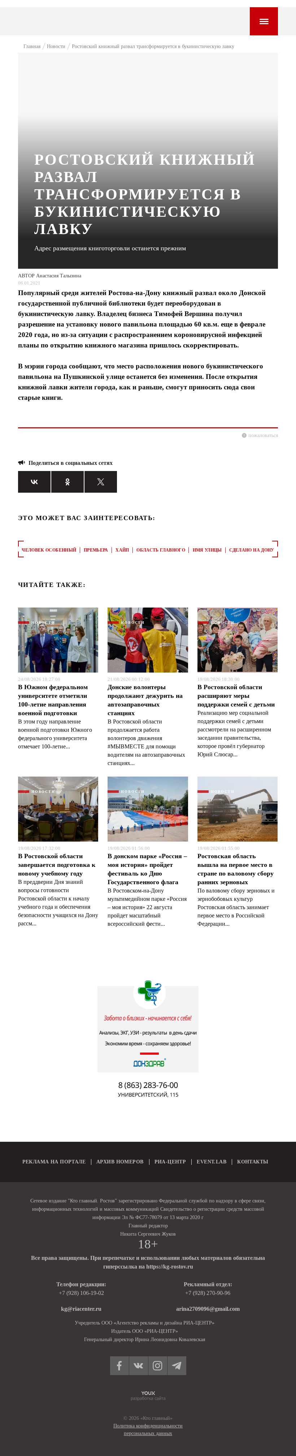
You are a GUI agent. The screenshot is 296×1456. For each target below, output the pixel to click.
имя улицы (207, 550)
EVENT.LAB (211, 1162)
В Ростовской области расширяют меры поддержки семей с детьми (236, 695)
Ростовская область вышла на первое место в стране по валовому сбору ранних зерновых (235, 869)
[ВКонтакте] (34, 482)
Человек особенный (49, 550)
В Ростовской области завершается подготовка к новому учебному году (56, 864)
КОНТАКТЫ (252, 1162)
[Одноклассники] (67, 482)
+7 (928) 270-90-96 (207, 1293)
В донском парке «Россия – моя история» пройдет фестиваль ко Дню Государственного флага (147, 869)
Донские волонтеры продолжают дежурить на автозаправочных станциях (145, 700)
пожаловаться (263, 435)
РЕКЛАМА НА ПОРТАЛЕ (54, 1162)
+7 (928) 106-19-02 (81, 1293)
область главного (160, 550)
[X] (100, 482)
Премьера (96, 550)
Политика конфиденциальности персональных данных (148, 1429)
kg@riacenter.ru (81, 1309)
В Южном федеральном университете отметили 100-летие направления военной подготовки (53, 700)
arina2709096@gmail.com (208, 1309)
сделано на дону (251, 550)
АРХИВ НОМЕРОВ (119, 1162)
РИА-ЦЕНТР (170, 1162)
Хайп (122, 550)
